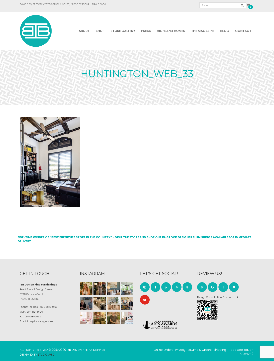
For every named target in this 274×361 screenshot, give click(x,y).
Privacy (180, 350)
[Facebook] (155, 287)
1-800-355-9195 (48, 307)
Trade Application (240, 350)
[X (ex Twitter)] (177, 287)
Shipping (220, 350)
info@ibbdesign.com (40, 321)
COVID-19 (246, 354)
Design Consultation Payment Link (217, 297)
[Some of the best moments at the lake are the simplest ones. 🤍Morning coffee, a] (127, 288)
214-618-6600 (34, 311)
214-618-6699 (33, 316)
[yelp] (202, 287)
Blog (224, 31)
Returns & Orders (200, 350)
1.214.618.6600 (98, 4)
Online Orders (163, 350)
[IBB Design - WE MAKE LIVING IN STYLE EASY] (36, 31)
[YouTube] (145, 300)
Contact (243, 31)
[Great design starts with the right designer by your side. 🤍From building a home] (113, 303)
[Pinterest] (166, 287)
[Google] (212, 287)
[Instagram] (145, 287)
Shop (100, 31)
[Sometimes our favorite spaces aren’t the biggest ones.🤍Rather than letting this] (86, 318)
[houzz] (187, 287)
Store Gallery (123, 31)
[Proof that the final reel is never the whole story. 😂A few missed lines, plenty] (86, 303)
